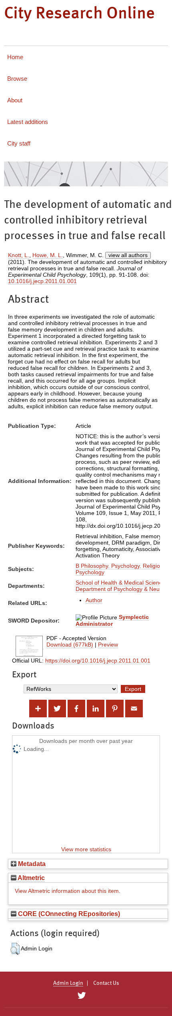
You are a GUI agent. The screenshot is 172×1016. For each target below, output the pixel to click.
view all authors (128, 255)
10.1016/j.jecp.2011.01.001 (42, 281)
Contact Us (106, 983)
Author (94, 600)
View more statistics (86, 849)
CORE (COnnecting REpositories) (68, 913)
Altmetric (30, 877)
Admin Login (68, 983)
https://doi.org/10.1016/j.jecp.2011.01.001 (97, 660)
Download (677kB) (69, 644)
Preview (108, 644)
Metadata (31, 863)
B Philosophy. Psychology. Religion (119, 566)
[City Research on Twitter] (81, 995)
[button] (15, 949)
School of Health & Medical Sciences (122, 582)
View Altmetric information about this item (67, 891)
